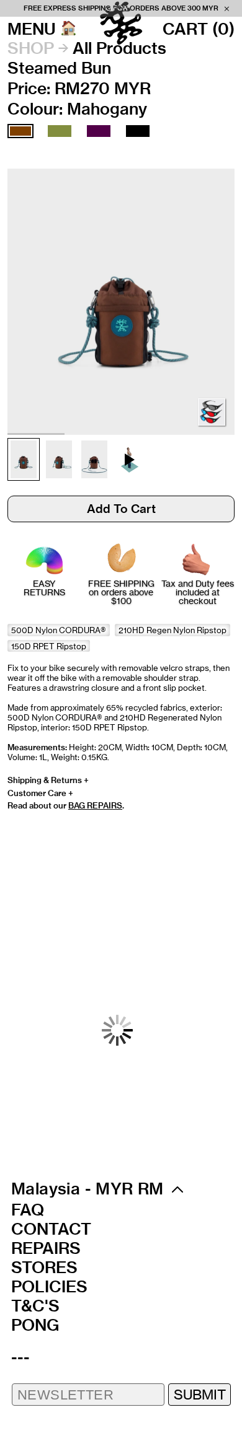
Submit (200, 1394)
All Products (119, 48)
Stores (44, 1267)
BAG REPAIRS (95, 805)
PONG (35, 1325)
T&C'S (35, 1306)
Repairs (46, 1248)
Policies (49, 1287)
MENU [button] (31, 29)
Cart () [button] (199, 29)
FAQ (27, 1210)
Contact (51, 1229)
